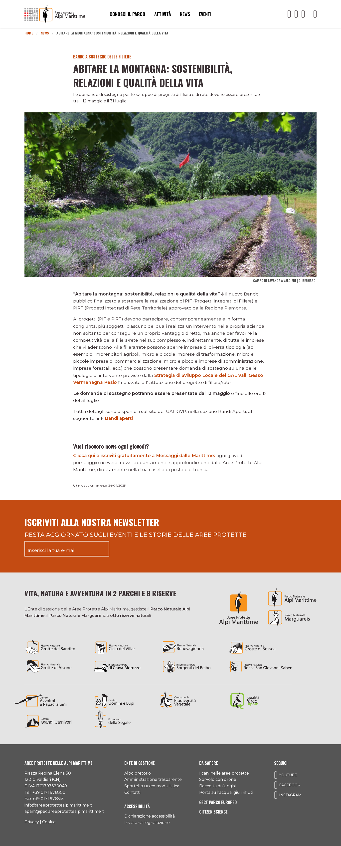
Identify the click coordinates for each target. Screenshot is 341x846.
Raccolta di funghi (217, 786)
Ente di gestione (139, 763)
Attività (162, 14)
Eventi (205, 14)
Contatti (132, 792)
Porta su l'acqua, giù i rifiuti (226, 792)
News (185, 14)
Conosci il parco (127, 14)
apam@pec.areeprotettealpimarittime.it (64, 811)
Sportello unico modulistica (151, 786)
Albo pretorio (137, 773)
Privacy (31, 822)
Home (28, 32)
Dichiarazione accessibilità (149, 816)
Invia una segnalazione (147, 822)
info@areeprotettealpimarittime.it (58, 805)
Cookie (49, 822)
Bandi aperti (119, 418)
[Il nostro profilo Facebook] (296, 14)
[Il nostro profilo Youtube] (289, 14)
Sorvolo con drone (217, 779)
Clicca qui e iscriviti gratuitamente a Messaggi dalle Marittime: (144, 455)
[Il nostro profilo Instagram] (303, 14)
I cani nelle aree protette (224, 773)
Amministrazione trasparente (153, 779)
